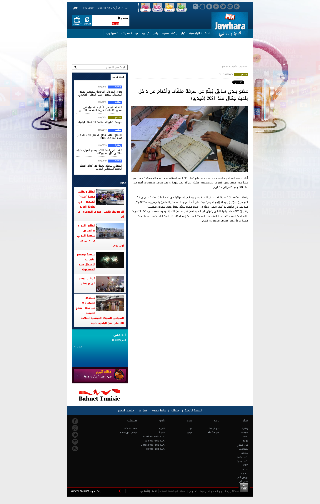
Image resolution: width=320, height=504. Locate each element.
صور (136, 33)
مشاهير (244, 453)
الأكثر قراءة (118, 77)
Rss (75, 449)
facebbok (75, 421)
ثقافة (245, 465)
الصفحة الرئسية (193, 410)
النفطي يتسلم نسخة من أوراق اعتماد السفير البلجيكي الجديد (101, 167)
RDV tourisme (130, 428)
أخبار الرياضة (214, 428)
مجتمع (225, 67)
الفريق (162, 428)
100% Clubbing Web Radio (153, 445)
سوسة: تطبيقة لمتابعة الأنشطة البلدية (100, 122)
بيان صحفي (242, 445)
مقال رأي (243, 482)
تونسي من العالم (128, 433)
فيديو (145, 33)
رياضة (175, 33)
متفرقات (244, 473)
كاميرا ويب (111, 33)
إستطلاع (175, 410)
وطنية (118, 87)
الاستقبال (243, 67)
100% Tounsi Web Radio (154, 437)
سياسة (244, 433)
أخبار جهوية (242, 457)
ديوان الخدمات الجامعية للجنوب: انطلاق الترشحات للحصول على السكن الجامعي (100, 93)
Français (88, 8)
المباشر (161, 433)
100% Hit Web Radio (155, 449)
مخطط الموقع (126, 410)
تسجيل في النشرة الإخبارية (172, 491)
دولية (245, 441)
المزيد (79, 347)
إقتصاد (244, 437)
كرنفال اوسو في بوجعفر (87, 281)
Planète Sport (214, 433)
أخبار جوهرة (242, 461)
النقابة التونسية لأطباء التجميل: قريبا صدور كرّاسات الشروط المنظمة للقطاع (100, 109)
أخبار (183, 33)
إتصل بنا (143, 410)
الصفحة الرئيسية (200, 33)
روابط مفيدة (159, 410)
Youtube (75, 442)
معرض (165, 33)
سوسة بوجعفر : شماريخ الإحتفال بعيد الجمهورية (86, 262)
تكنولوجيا (243, 449)
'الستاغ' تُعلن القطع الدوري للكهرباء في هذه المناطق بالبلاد (99, 136)
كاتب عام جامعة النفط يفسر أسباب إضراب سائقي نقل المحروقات (99, 152)
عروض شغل (242, 477)
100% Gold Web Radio (155, 441)
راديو (155, 33)
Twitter (75, 435)
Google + (75, 428)
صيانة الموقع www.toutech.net (86, 491)
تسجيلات (126, 33)
